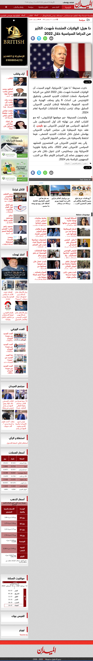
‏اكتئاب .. (46, 15)
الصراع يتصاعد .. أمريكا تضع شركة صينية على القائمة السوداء (39, 275)
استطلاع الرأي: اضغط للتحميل (17, 442)
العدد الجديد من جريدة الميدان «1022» (8, 347)
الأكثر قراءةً (18, 189)
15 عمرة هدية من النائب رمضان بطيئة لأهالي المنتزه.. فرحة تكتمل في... (21, 405)
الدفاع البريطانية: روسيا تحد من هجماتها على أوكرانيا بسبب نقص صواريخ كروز (77, 232)
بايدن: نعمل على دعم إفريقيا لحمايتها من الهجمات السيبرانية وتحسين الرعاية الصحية (47, 264)
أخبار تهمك (18, 254)
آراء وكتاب (18, 73)
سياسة (82, 20)
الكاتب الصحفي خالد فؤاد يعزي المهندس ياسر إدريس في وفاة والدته (7, 405)
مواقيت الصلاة (16, 578)
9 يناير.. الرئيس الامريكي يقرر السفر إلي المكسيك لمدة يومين (77, 242)
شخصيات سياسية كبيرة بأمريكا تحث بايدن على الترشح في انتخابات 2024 (46, 242)
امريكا (67, 163)
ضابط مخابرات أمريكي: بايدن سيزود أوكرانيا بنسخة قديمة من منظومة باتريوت (47, 221)
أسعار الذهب (17, 499)
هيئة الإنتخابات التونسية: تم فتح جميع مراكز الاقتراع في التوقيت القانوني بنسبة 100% (47, 253)
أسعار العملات (16, 452)
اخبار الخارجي (76, 163)
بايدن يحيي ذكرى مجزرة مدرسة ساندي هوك (69, 274)
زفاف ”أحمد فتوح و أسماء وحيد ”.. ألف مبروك (8, 423)
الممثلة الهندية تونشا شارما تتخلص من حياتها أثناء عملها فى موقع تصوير (76, 221)
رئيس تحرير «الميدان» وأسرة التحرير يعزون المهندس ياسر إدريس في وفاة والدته (21, 427)
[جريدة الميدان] (14, 42)
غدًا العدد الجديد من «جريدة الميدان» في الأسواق (15, 358)
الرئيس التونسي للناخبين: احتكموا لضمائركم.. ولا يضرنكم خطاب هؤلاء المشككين (77, 253)
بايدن (40, 125)
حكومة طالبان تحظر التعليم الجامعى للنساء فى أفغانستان (40, 232)
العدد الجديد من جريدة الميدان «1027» (8, 336)
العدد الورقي (17, 329)
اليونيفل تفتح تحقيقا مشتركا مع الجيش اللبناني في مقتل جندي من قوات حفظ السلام (76, 264)
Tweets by (24, 634)
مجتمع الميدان (16, 386)
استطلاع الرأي (16, 438)
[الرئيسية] (68, 7)
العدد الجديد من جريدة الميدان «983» (8, 369)
